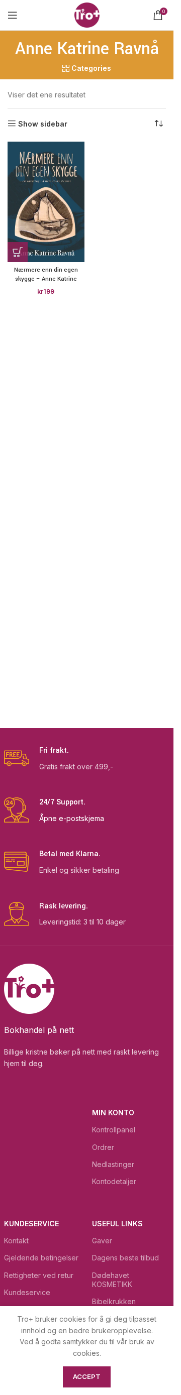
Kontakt (16, 1240)
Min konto (113, 1112)
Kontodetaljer (114, 1181)
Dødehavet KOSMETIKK (112, 1280)
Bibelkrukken (114, 1301)
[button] (18, 252)
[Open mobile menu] (13, 15)
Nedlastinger (113, 1164)
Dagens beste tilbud (125, 1257)
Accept (87, 1376)
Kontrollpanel (113, 1129)
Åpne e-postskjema (71, 818)
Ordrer (103, 1147)
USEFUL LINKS (117, 1223)
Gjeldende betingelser (41, 1257)
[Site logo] (87, 14)
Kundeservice (31, 1223)
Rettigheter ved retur (38, 1275)
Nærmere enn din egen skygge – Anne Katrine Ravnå (46, 279)
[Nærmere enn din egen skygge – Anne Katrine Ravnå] (46, 202)
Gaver (102, 1240)
